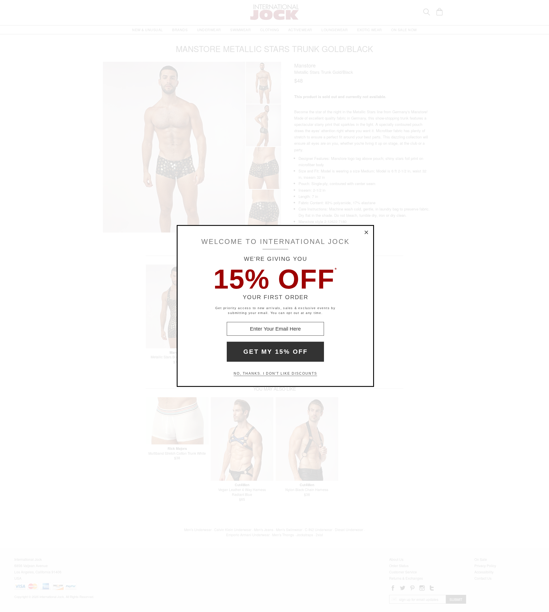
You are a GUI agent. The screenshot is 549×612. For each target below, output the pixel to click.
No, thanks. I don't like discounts (275, 373)
